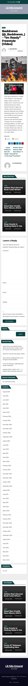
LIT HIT (3, 27)
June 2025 (6, 449)
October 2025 (6, 432)
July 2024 (5, 494)
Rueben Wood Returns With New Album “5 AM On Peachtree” (18, 152)
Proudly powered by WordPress (9, 676)
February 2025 (7, 465)
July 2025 (5, 445)
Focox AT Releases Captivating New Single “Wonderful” (13, 647)
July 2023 (5, 543)
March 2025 (6, 461)
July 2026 (5, 396)
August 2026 (6, 391)
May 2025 (5, 453)
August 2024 (6, 490)
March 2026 (6, 412)
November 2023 (7, 527)
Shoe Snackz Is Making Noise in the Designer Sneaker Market (13, 227)
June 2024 (6, 498)
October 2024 (6, 482)
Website (5, 302)
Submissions (16, 682)
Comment (6, 250)
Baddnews (20, 50)
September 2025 (7, 437)
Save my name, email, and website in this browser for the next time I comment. (14, 315)
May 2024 (5, 502)
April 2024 (6, 506)
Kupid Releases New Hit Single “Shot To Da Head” (8, 152)
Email (5, 292)
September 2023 (7, 535)
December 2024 (7, 473)
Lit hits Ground (14, 7)
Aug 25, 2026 (8, 598)
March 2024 (6, 510)
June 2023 (6, 547)
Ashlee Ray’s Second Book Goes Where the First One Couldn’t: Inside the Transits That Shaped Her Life (13, 348)
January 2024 (6, 519)
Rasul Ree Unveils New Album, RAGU (12, 207)
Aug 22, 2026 (8, 615)
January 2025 (6, 469)
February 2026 (7, 416)
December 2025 (7, 424)
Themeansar (14, 678)
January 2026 (6, 420)
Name (5, 282)
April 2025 (6, 457)
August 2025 (6, 441)
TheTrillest (17, 192)
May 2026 (5, 404)
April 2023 (6, 556)
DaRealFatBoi (13, 49)
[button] (21, 16)
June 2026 (6, 400)
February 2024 (7, 514)
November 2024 (7, 478)
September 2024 (7, 486)
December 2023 (7, 523)
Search (4, 328)
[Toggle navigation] (25, 16)
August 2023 (6, 539)
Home (10, 682)
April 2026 (6, 408)
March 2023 (6, 560)
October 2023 (6, 531)
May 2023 (5, 551)
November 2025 (7, 428)
